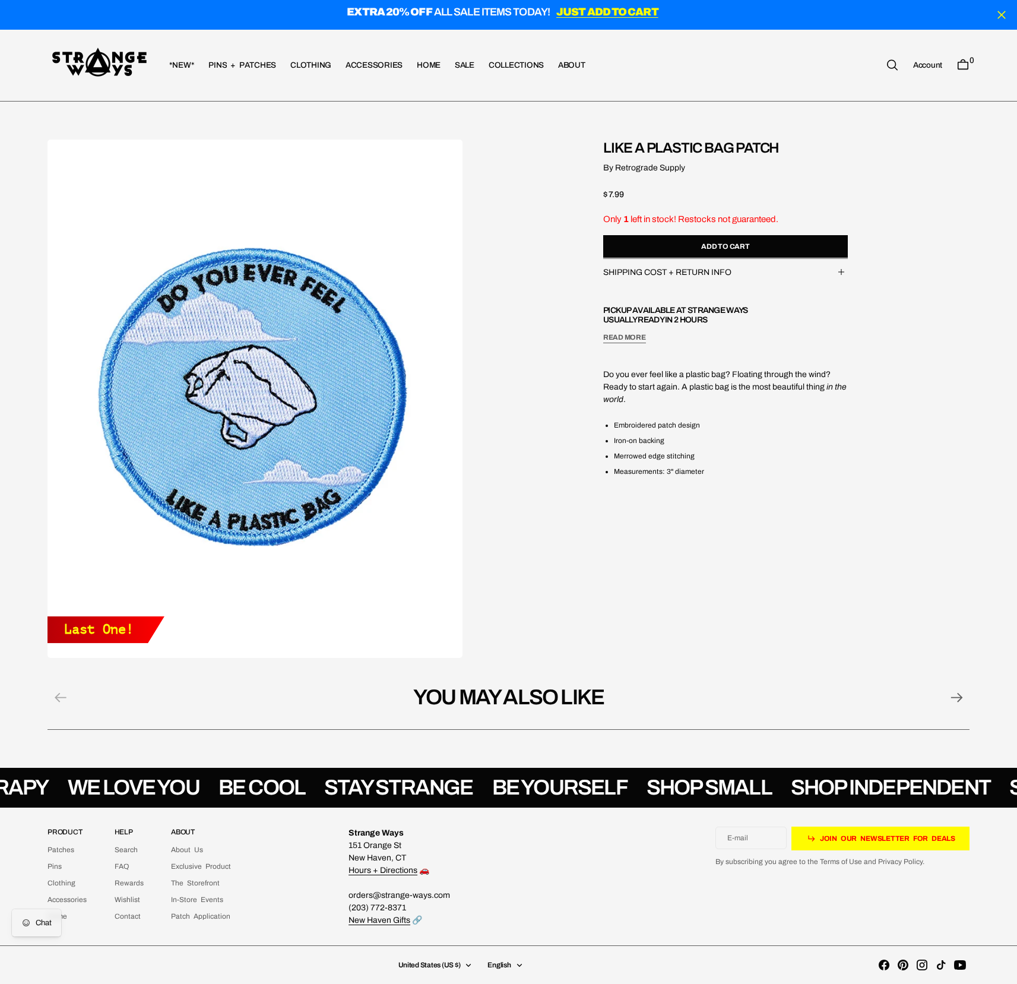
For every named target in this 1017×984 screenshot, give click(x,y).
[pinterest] (903, 964)
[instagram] (922, 964)
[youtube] (960, 964)
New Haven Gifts (379, 920)
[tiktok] (941, 964)
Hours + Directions (382, 870)
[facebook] (884, 964)
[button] (927, 65)
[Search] (892, 65)
